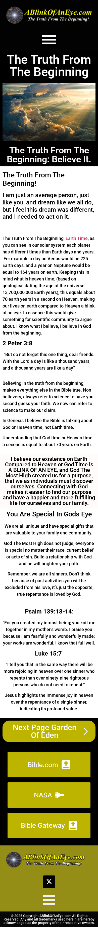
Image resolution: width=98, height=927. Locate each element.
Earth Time (77, 238)
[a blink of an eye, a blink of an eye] (49, 15)
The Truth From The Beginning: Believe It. (49, 155)
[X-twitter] (49, 881)
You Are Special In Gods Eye (49, 514)
